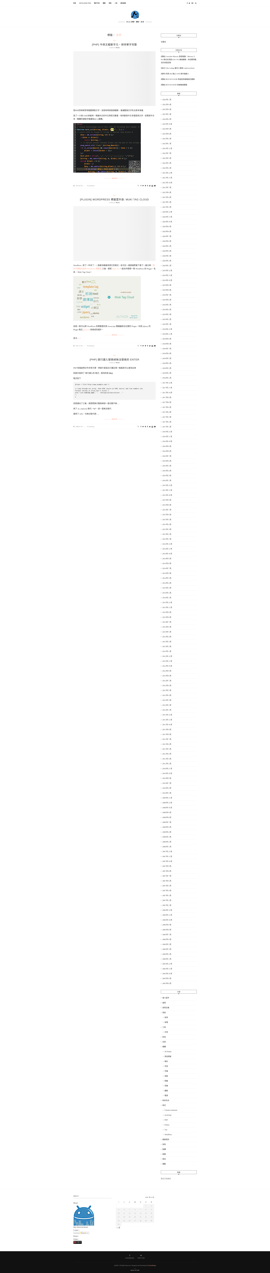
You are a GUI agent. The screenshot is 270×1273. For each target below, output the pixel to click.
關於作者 (97, 3)
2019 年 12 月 (167, 270)
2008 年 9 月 (166, 812)
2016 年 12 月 (167, 432)
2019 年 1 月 (166, 324)
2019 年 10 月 (167, 280)
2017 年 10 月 (167, 393)
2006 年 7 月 (166, 934)
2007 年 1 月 (166, 905)
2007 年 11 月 (167, 856)
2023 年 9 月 (166, 129)
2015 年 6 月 (166, 515)
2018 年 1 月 (166, 378)
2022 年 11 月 (167, 148)
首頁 (74, 3)
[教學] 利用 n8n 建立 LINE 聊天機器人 (175, 74)
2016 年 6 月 (166, 461)
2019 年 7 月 (166, 295)
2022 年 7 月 (166, 153)
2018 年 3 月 (166, 368)
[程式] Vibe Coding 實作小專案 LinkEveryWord (177, 68)
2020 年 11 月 (167, 217)
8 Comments (90, 346)
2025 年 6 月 (166, 109)
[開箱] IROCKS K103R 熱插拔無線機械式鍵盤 (178, 79)
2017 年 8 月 (166, 402)
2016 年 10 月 (167, 441)
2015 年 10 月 (167, 495)
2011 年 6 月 (166, 744)
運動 (164, 1164)
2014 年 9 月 (166, 559)
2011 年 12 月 (167, 715)
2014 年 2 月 (166, 593)
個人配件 (165, 998)
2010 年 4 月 (166, 788)
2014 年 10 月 (167, 554)
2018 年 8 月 (166, 344)
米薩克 (178, 35)
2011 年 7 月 (166, 739)
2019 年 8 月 (166, 290)
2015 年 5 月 (166, 519)
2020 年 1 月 (166, 265)
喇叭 (166, 1061)
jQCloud (86, 330)
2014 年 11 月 (167, 549)
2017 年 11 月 (167, 388)
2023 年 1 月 (166, 144)
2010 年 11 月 (167, 768)
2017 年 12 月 (167, 383)
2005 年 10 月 (167, 974)
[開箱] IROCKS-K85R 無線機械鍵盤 (174, 85)
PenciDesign (152, 1265)
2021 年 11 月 (167, 178)
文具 (166, 1032)
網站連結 (123, 3)
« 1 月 (118, 1228)
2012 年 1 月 (166, 710)
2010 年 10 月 (167, 773)
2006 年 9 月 (166, 925)
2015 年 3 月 (166, 529)
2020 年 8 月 (166, 231)
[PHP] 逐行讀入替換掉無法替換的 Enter (114, 359)
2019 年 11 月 (167, 275)
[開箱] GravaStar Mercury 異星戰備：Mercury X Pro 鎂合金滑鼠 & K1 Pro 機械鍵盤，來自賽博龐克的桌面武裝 (178, 59)
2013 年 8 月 (166, 617)
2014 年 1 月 (166, 598)
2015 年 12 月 (167, 485)
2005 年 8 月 (166, 983)
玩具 (164, 1042)
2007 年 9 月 (166, 866)
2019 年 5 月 (166, 305)
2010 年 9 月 (166, 778)
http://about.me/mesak (80, 1227)
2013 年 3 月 (166, 642)
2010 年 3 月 (166, 793)
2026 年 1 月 (166, 100)
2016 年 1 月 (166, 480)
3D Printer (168, 1052)
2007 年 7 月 (166, 876)
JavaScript (168, 1115)
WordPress (168, 1134)
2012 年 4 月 (166, 695)
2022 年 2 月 (166, 168)
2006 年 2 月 (166, 954)
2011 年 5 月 (166, 749)
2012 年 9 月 (166, 671)
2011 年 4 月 (166, 754)
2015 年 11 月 (167, 490)
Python (167, 1125)
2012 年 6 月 (166, 685)
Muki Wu (115, 269)
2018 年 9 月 (166, 339)
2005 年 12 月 (167, 964)
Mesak (118, 47)
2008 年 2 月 (166, 842)
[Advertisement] (177, 1208)
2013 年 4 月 (166, 637)
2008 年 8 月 (166, 817)
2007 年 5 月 (166, 886)
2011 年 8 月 (166, 734)
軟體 (164, 1149)
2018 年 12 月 (167, 329)
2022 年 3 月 (166, 163)
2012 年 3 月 (166, 700)
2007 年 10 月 (167, 861)
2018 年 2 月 (166, 373)
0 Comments (90, 186)
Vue (166, 1130)
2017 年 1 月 (166, 427)
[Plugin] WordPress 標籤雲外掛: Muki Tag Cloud (114, 199)
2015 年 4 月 (166, 524)
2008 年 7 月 (166, 822)
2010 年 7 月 (166, 783)
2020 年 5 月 (166, 246)
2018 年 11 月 (167, 334)
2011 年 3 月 (166, 759)
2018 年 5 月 (166, 358)
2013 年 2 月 (166, 646)
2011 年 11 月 (167, 720)
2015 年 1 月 (166, 539)
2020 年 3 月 (166, 256)
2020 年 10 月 (167, 222)
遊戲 (164, 1154)
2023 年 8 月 (166, 134)
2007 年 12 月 (167, 851)
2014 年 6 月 (166, 573)
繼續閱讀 (114, 178)
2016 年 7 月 (166, 456)
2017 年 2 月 (166, 422)
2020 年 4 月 (166, 251)
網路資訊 (165, 1139)
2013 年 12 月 (167, 602)
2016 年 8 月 (166, 451)
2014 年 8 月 (166, 563)
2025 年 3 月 (166, 114)
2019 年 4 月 (166, 309)
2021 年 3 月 (166, 202)
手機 (166, 1071)
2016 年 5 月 (166, 466)
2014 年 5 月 (166, 578)
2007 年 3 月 (166, 895)
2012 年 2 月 (166, 705)
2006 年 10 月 (167, 920)
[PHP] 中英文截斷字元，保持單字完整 (114, 44)
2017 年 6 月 (166, 407)
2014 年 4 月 (166, 583)
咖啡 (164, 1003)
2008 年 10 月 (167, 808)
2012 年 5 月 (166, 690)
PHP (114, 40)
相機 (166, 1081)
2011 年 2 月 (166, 764)
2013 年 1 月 (166, 651)
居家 (164, 1012)
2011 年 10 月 (167, 724)
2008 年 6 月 (166, 827)
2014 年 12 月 (167, 544)
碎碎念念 (165, 1100)
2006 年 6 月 (166, 939)
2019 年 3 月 (166, 314)
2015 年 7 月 (166, 510)
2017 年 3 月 (166, 417)
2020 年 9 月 (166, 226)
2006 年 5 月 (166, 944)
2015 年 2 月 (166, 534)
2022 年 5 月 (166, 158)
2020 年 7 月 (166, 236)
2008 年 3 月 (166, 837)
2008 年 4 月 (166, 832)
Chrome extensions (171, 1110)
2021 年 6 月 (166, 192)
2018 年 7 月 (166, 349)
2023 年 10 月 (167, 124)
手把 (166, 1066)
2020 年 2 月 (166, 261)
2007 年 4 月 (166, 890)
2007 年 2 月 (166, 900)
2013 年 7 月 (166, 622)
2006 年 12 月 (167, 910)
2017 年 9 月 (166, 397)
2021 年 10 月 (167, 183)
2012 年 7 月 (166, 681)
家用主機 (165, 1008)
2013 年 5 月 (166, 632)
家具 (166, 1017)
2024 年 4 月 (166, 119)
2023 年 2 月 (166, 139)
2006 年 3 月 (166, 949)
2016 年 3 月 (166, 475)
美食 (164, 1144)
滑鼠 (110, 3)
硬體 (164, 1047)
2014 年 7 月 (166, 568)
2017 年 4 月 (166, 412)
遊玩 (164, 1159)
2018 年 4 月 (166, 363)
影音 (164, 1037)
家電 (166, 1022)
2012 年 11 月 (167, 661)
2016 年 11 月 (167, 436)
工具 (116, 3)
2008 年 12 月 (167, 803)
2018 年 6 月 (166, 353)
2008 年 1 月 (166, 847)
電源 (166, 1095)
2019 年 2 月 (166, 319)
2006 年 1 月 (166, 959)
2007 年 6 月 (166, 881)
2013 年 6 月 (166, 627)
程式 (164, 1105)
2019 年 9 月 (166, 285)
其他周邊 (168, 1056)
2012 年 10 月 (167, 666)
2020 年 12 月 (167, 212)
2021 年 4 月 (166, 197)
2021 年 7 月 (166, 187)
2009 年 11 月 (167, 798)
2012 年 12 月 (167, 656)
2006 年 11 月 (167, 915)
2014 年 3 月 (166, 588)
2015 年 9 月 (166, 500)
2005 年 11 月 (167, 969)
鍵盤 (104, 3)
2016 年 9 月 (166, 446)
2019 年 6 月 (166, 300)
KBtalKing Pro (85, 3)
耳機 (166, 1086)
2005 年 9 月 (166, 978)
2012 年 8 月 (166, 676)
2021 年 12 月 (167, 173)
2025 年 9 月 (166, 104)
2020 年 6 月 (166, 241)
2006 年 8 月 (166, 930)
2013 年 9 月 (166, 612)
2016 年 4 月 (166, 471)
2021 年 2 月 (166, 207)
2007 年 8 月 (166, 871)
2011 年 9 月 (166, 729)
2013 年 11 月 (167, 607)
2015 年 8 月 (166, 505)
